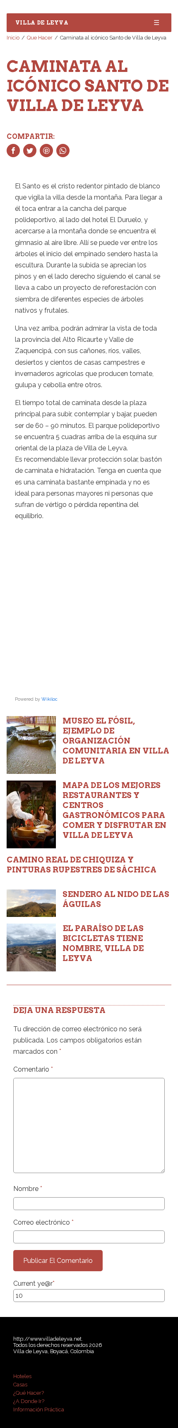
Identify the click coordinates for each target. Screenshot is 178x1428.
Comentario (33, 1069)
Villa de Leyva (42, 23)
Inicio (13, 38)
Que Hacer (40, 38)
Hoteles (22, 1376)
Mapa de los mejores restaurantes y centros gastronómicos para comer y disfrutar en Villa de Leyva (114, 810)
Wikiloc (49, 699)
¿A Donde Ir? (28, 1401)
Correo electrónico (43, 1222)
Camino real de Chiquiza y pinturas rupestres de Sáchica (81, 865)
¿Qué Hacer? (28, 1393)
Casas (20, 1384)
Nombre (27, 1189)
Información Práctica (38, 1409)
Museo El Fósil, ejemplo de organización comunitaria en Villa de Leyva (116, 741)
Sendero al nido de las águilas (116, 899)
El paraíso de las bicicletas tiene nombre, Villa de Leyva (103, 943)
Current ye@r (34, 1283)
